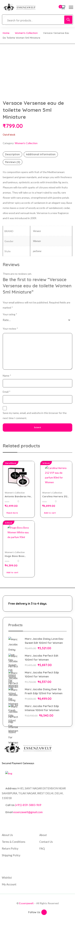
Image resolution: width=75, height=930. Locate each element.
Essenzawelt (26, 903)
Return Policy (10, 848)
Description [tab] (12, 154)
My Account (9, 884)
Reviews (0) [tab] (12, 162)
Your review (10, 328)
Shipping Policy (11, 855)
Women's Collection (26, 32)
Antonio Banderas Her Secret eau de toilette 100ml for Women (18, 496)
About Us (7, 835)
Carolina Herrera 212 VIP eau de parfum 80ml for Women (54, 496)
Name (7, 375)
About (43, 835)
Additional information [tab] (41, 154)
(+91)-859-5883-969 (28, 805)
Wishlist (7, 877)
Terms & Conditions (13, 841)
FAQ (42, 848)
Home (6, 32)
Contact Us (46, 841)
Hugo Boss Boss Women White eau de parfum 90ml (17, 556)
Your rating (10, 314)
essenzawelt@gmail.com (28, 812)
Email (6, 391)
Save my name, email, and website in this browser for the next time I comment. (35, 415)
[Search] (68, 20)
